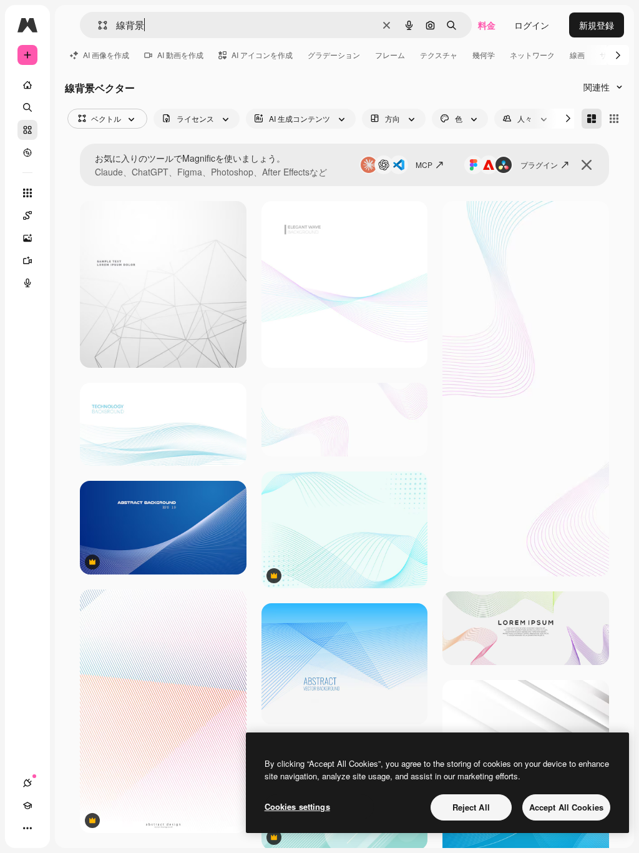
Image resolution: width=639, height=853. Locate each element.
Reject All (471, 807)
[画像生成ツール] (27, 238)
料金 (486, 25)
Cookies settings (297, 806)
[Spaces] (27, 215)
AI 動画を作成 (180, 54)
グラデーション (334, 54)
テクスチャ (438, 54)
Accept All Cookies (566, 807)
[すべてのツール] (27, 193)
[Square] (614, 119)
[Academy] (27, 806)
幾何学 (483, 54)
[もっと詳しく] (27, 152)
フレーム (390, 54)
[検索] (27, 107)
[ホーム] (27, 85)
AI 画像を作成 (106, 54)
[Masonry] (592, 119)
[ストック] (27, 130)
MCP (424, 164)
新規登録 (596, 25)
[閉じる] (586, 164)
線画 (577, 54)
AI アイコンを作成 (262, 54)
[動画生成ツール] (27, 260)
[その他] (27, 828)
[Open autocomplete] (97, 25)
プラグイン (539, 164)
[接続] (27, 783)
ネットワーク (532, 54)
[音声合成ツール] (27, 283)
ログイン (531, 25)
